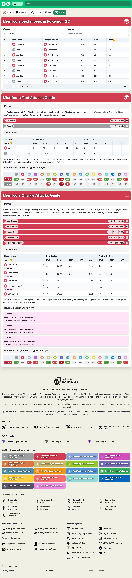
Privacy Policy (8, 571)
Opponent (70, 29)
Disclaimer (49, 571)
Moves (62, 12)
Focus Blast (52, 76)
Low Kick (20, 44)
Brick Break (52, 44)
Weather (7, 29)
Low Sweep (52, 65)
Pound (18, 50)
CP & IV (38, 12)
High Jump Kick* (15, 286)
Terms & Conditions (96, 571)
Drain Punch (52, 55)
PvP (49, 12)
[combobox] (75, 3)
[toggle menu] (128, 3)
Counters (23, 12)
